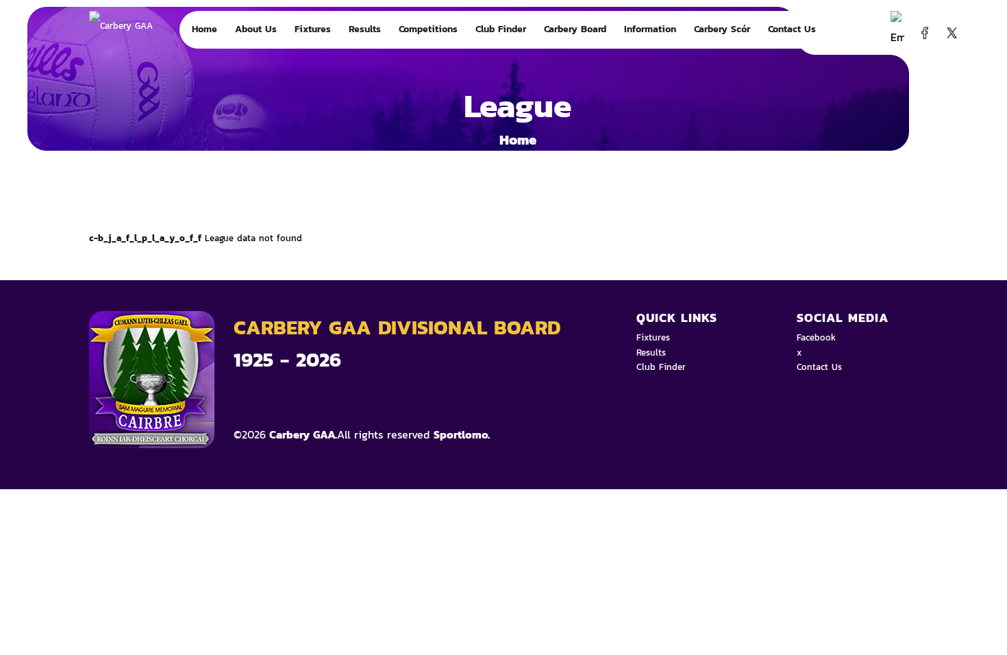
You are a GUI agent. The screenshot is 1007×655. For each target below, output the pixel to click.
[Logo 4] (143, 63)
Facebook (816, 337)
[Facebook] (921, 31)
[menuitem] (204, 29)
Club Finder (661, 366)
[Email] (894, 31)
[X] (948, 31)
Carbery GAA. (301, 434)
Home (517, 139)
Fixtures (653, 337)
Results (651, 352)
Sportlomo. (462, 434)
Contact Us (819, 366)
